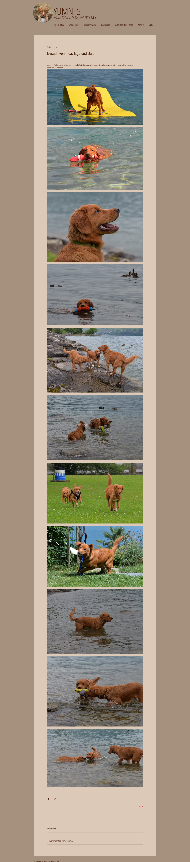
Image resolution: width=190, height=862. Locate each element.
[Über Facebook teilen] (48, 798)
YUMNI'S (67, 11)
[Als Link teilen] (55, 798)
